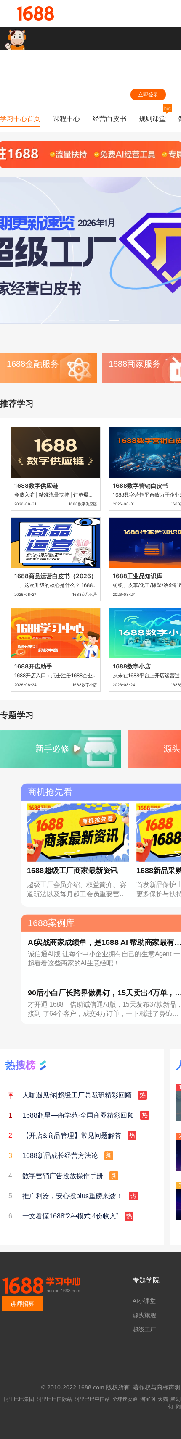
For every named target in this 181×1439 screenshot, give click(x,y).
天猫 (163, 1399)
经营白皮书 (109, 118)
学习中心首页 (20, 118)
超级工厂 (144, 1329)
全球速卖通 (125, 1399)
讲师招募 (22, 1303)
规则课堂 (152, 118)
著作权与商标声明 (156, 1387)
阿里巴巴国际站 (54, 1399)
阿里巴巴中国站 (92, 1399)
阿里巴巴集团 (19, 1399)
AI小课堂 (144, 1300)
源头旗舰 (144, 1315)
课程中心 (66, 118)
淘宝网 (147, 1399)
